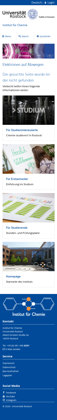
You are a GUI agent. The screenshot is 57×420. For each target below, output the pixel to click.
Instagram (11, 400)
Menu (8, 36)
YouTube (10, 396)
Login (50, 2)
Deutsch (37, 2)
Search (25, 36)
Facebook (11, 392)
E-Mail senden (13, 349)
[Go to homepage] (29, 14)
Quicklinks (45, 36)
